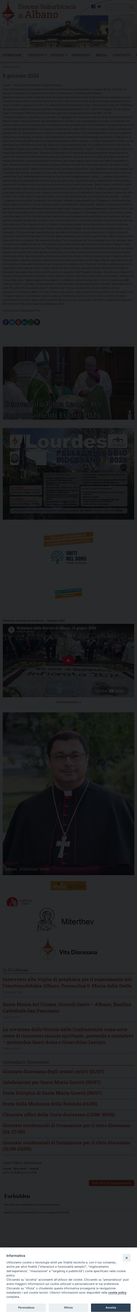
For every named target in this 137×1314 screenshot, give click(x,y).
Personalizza (26, 1307)
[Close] (127, 1258)
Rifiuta (68, 1307)
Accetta (111, 1307)
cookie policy (117, 1292)
